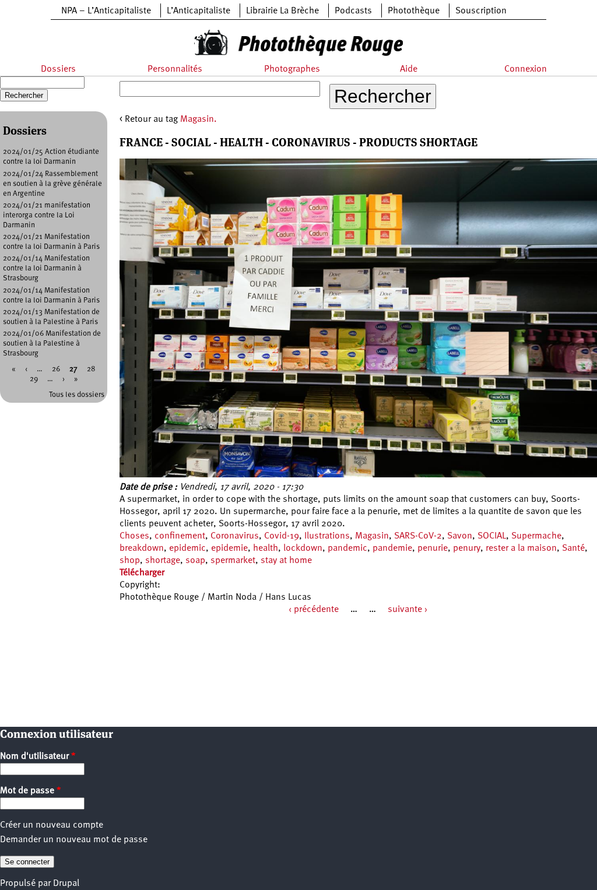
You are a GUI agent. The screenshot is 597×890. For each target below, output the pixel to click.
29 (34, 379)
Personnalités (175, 69)
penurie (432, 548)
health (265, 548)
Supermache (536, 536)
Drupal (66, 883)
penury (466, 548)
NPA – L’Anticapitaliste (106, 11)
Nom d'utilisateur (38, 756)
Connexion (525, 69)
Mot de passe (30, 791)
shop (130, 560)
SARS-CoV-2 (418, 536)
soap (195, 560)
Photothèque (414, 11)
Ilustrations (327, 536)
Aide (408, 69)
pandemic (347, 548)
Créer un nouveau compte (51, 825)
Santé (573, 548)
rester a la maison (521, 548)
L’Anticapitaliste (198, 11)
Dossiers (58, 69)
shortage (162, 560)
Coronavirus (234, 536)
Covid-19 (281, 536)
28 (91, 369)
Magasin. (198, 119)
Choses (134, 536)
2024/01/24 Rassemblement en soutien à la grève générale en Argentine (52, 184)
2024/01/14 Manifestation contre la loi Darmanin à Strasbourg (46, 268)
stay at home (286, 560)
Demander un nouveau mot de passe (74, 840)
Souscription (481, 11)
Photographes (292, 69)
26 (56, 369)
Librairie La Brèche (282, 11)
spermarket (232, 560)
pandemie (392, 548)
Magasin (372, 536)
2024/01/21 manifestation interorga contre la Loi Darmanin (46, 215)
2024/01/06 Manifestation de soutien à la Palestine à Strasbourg (52, 343)
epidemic (187, 548)
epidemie (229, 548)
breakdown (142, 548)
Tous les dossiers (76, 395)
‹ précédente (314, 609)
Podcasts (353, 11)
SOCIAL (491, 536)
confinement (179, 536)
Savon (459, 536)
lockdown (302, 548)
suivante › (407, 609)
